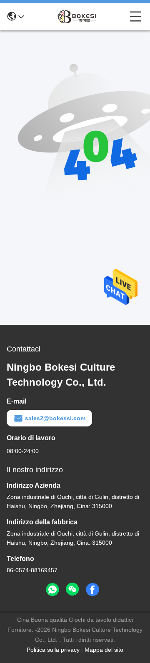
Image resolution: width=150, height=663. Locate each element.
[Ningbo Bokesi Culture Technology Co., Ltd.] (77, 16)
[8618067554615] (52, 590)
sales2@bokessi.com (55, 418)
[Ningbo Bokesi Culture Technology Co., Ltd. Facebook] (92, 590)
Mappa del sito (104, 649)
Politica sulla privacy (53, 649)
